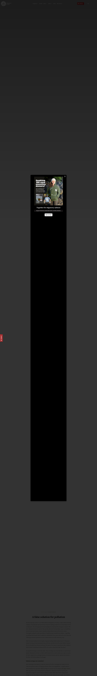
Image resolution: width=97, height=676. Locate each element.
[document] (48, 338)
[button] (64, 176)
